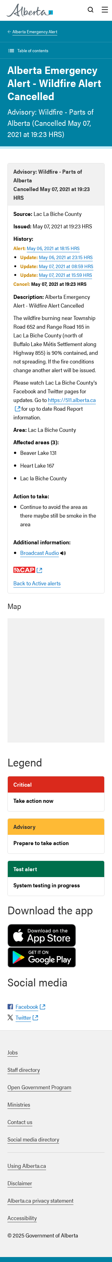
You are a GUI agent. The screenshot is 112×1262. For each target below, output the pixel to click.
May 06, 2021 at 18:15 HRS (53, 248)
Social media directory (33, 1139)
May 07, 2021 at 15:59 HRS (65, 274)
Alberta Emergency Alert (34, 31)
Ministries (18, 1104)
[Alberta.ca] (30, 10)
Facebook (27, 1006)
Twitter (23, 1017)
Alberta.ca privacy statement (40, 1200)
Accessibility (22, 1218)
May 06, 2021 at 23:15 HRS (66, 257)
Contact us (19, 1122)
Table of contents (32, 50)
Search (90, 10)
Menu (105, 10)
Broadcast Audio (39, 552)
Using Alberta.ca (26, 1165)
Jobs (12, 1052)
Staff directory (23, 1069)
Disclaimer (19, 1183)
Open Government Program (39, 1087)
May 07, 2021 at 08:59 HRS (66, 266)
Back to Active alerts (37, 583)
